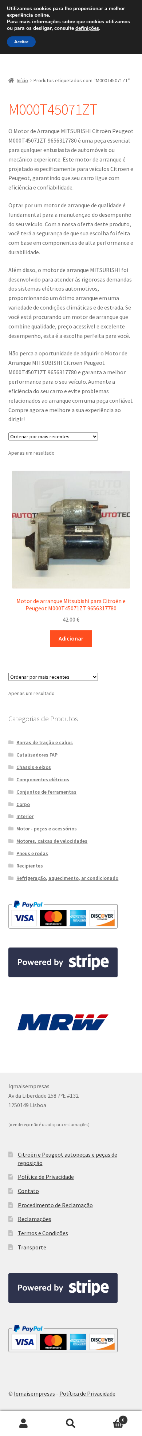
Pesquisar (71, 1423)
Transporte (32, 1247)
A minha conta (23, 1423)
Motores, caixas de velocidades (51, 841)
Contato (28, 1190)
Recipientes (29, 865)
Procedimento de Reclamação (55, 1205)
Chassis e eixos (33, 767)
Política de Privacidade (46, 1176)
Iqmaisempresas (34, 1393)
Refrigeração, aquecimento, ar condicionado (67, 878)
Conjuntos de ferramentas (46, 792)
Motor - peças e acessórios (46, 828)
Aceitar (21, 42)
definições (87, 28)
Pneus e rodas (32, 853)
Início (22, 80)
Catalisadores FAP (37, 754)
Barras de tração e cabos (44, 742)
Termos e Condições (43, 1233)
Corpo (23, 804)
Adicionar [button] (71, 638)
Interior (24, 816)
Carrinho (109, 1417)
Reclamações (34, 1218)
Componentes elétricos (42, 779)
